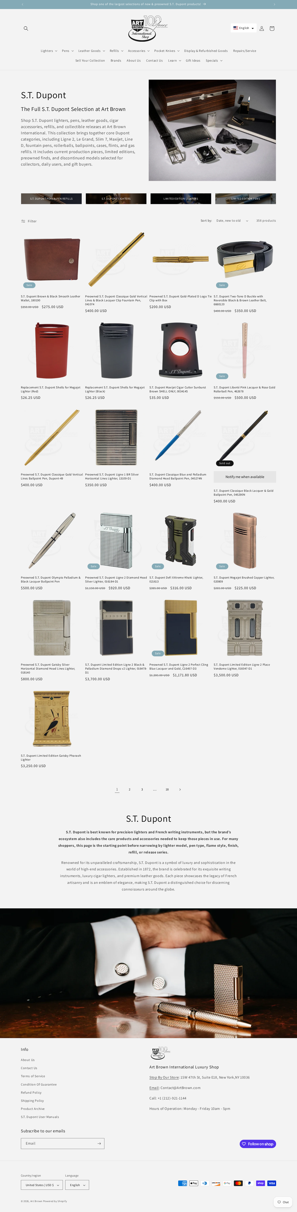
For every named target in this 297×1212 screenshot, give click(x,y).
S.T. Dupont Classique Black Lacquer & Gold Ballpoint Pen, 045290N (243, 493)
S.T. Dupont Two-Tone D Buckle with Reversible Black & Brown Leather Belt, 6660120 (240, 300)
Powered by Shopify (55, 1201)
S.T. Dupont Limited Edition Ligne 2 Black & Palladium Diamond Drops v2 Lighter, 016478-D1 (116, 668)
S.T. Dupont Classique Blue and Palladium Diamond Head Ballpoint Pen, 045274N (178, 476)
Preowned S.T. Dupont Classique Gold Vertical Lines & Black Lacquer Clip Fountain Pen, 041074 (116, 300)
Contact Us (29, 1068)
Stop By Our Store (164, 1077)
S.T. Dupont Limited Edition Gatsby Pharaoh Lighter (51, 758)
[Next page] (180, 789)
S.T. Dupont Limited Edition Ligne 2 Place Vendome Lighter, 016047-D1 (242, 667)
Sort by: (206, 220)
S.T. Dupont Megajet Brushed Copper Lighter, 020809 (244, 579)
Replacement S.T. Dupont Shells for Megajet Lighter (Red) (50, 389)
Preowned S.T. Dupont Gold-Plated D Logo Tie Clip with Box (180, 298)
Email (154, 1087)
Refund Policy (31, 1092)
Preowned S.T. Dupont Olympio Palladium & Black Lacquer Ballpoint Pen (51, 579)
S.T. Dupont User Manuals (40, 1117)
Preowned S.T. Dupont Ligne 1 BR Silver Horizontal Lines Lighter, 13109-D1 (112, 476)
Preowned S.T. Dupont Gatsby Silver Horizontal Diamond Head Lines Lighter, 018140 (48, 668)
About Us (28, 1060)
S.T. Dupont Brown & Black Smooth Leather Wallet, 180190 (50, 298)
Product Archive (33, 1109)
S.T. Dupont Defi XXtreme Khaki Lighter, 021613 (176, 579)
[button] (26, 28)
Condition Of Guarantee (39, 1084)
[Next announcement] (274, 4)
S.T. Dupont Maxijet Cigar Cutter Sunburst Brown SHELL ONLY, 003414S (177, 389)
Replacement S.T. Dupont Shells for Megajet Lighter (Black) (115, 389)
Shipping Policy (32, 1101)
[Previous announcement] (22, 4)
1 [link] (117, 789)
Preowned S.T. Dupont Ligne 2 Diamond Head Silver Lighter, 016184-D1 (116, 579)
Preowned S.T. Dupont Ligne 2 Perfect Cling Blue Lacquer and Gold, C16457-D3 (178, 667)
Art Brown (36, 1201)
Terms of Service (33, 1076)
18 (167, 789)
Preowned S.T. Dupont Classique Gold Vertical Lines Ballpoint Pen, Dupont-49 (52, 476)
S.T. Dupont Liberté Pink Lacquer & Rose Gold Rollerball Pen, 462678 (244, 389)
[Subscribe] (99, 1143)
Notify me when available (245, 476)
